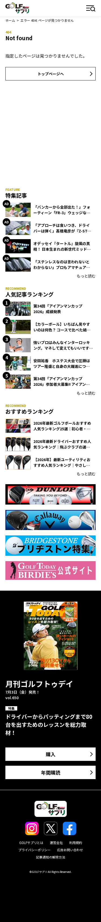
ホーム (10, 20)
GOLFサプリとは (31, 842)
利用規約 (75, 842)
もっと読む (86, 276)
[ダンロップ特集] (50, 494)
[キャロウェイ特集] (50, 520)
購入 (50, 754)
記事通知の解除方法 (50, 857)
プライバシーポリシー (34, 849)
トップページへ (50, 73)
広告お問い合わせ (70, 849)
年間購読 (50, 772)
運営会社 (56, 842)
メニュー (91, 8)
